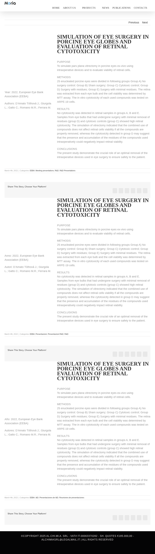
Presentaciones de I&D (49, 498)
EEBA (32, 171)
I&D (37, 498)
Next (145, 22)
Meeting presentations (45, 171)
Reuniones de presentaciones (71, 498)
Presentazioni (41, 334)
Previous (134, 22)
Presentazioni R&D (56, 334)
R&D (57, 171)
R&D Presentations (67, 171)
